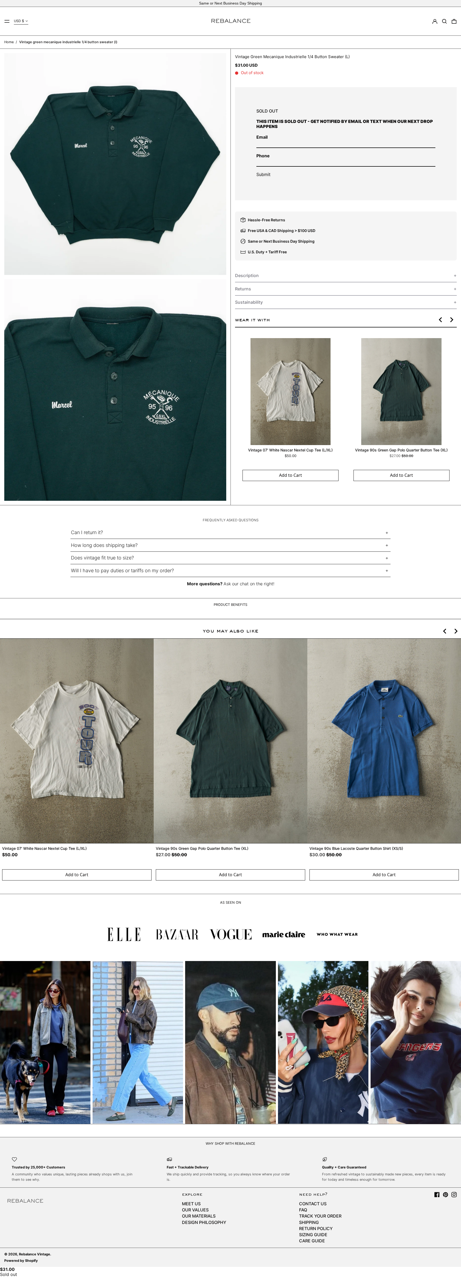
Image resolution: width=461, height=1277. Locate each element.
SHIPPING (309, 1222)
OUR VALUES (195, 1209)
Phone (263, 155)
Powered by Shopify (21, 1261)
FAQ (303, 1209)
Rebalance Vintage (34, 1254)
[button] (444, 21)
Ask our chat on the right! (249, 583)
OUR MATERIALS (199, 1216)
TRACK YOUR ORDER (320, 1216)
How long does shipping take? (104, 545)
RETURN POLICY (316, 1228)
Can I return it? (87, 532)
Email (262, 136)
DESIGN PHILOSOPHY (204, 1222)
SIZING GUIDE (313, 1234)
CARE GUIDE (312, 1240)
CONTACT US (313, 1203)
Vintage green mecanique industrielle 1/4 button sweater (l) (68, 42)
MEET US (191, 1203)
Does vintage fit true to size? (102, 558)
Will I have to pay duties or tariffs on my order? (122, 570)
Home (9, 42)
